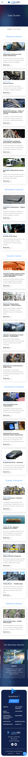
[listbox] (14, 665)
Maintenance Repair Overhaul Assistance (8, 717)
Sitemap (18, 753)
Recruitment (18, 715)
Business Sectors (20, 721)
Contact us (14, 701)
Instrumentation (8, 724)
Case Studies (18, 711)
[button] (9, 681)
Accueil (9, 29)
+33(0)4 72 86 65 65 (14, 741)
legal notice (10, 753)
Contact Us (18, 724)
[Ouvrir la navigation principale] (2, 2)
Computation (6, 721)
